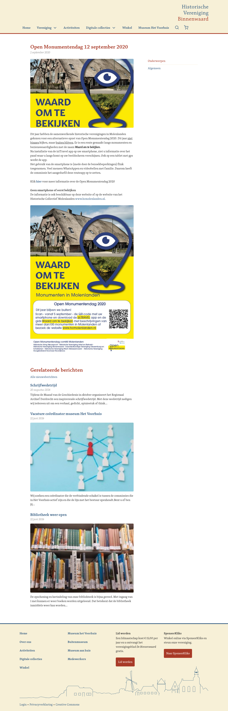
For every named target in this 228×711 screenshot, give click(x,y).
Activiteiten (72, 28)
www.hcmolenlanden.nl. (90, 199)
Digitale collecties (98, 28)
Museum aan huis (79, 650)
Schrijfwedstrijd (43, 385)
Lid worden (125, 662)
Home (26, 28)
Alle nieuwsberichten (43, 377)
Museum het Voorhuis (82, 633)
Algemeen (154, 68)
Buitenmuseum (78, 642)
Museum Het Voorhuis (153, 28)
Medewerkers (77, 659)
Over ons (25, 642)
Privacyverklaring (41, 704)
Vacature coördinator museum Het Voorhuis (66, 413)
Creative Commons (67, 704)
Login (23, 704)
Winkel (127, 28)
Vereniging (44, 28)
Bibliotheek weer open (48, 514)
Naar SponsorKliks (178, 653)
